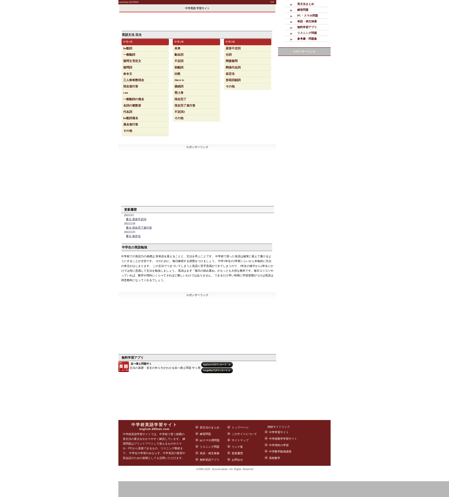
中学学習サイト (279, 432)
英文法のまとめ (209, 427)
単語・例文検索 (307, 21)
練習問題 (303, 9)
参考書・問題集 (307, 38)
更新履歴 (237, 453)
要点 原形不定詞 (136, 219)
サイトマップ (240, 440)
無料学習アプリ (307, 27)
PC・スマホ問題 (307, 15)
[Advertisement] (343, 489)
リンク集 (237, 446)
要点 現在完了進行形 (139, 227)
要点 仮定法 (133, 236)
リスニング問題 (307, 32)
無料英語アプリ (209, 459)
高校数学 (274, 457)
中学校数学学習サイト (283, 438)
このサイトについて (244, 433)
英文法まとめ (305, 3)
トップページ (240, 427)
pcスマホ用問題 (210, 440)
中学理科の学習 (279, 445)
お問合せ (237, 459)
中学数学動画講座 (280, 451)
